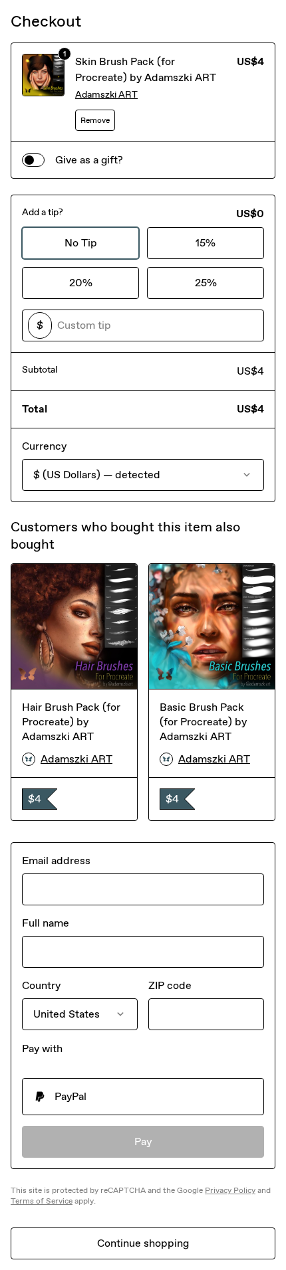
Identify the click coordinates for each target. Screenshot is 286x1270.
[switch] (33, 160)
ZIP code (170, 985)
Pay (143, 1141)
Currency (44, 446)
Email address (56, 860)
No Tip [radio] (81, 242)
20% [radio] (80, 282)
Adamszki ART (106, 94)
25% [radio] (206, 282)
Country (41, 985)
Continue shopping (143, 1243)
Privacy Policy (230, 1190)
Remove (95, 120)
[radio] (143, 1096)
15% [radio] (205, 242)
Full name (45, 923)
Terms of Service (41, 1201)
